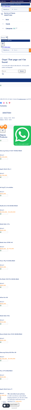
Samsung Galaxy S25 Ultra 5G (8, 352)
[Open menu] (3, 44)
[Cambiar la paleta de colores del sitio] (6, 406)
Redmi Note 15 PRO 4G (6, 242)
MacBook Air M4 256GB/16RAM (9, 206)
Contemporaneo (22, 99)
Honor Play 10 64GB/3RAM (7, 261)
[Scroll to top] (1, 127)
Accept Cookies (13, 404)
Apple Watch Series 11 (6, 389)
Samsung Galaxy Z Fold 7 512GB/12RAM (11, 151)
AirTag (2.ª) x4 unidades (6, 187)
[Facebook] (1, 103)
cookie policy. (18, 401)
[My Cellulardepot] (5, 6)
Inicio (7, 19)
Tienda (8, 24)
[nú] (0, 398)
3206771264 (6, 113)
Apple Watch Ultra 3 (5, 169)
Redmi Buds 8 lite (5, 316)
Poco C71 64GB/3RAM (6, 371)
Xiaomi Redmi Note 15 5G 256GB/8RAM (11, 334)
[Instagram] (4, 103)
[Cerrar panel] (2, 131)
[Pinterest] (9, 103)
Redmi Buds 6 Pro (5, 224)
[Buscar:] (10, 71)
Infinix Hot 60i (4, 297)
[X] (7, 103)
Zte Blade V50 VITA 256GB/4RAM (9, 279)
